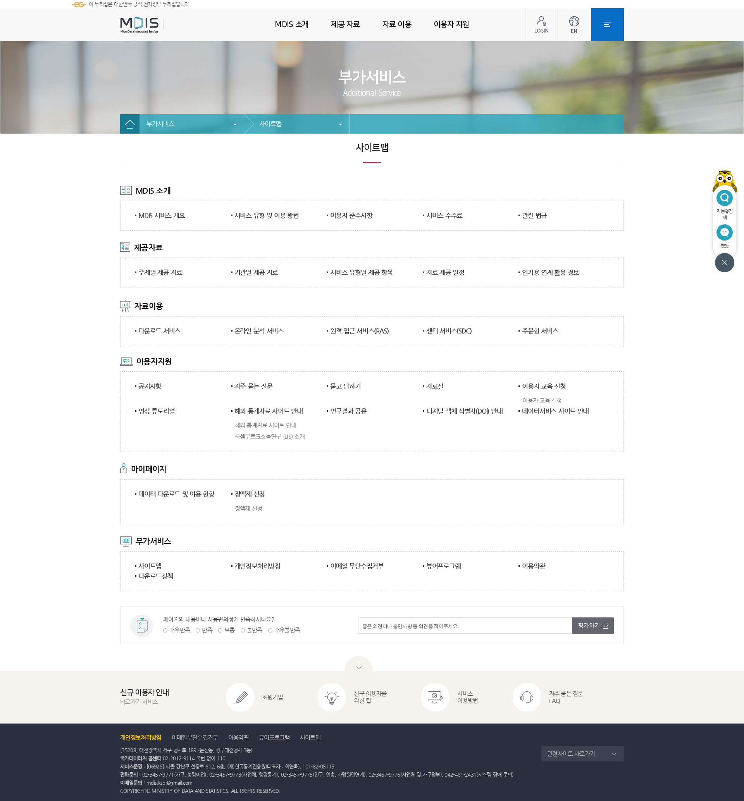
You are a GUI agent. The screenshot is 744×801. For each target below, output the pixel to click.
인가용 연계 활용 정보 (550, 272)
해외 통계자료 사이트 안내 (268, 411)
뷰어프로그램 (443, 566)
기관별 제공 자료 (256, 272)
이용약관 (533, 566)
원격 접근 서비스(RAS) (359, 331)
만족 (207, 630)
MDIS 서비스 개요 (161, 215)
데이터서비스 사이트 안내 (555, 411)
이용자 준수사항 (351, 215)
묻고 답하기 (345, 386)
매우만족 (179, 630)
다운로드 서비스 (159, 331)
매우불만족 (287, 630)
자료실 (434, 386)
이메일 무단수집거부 (357, 566)
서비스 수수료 (444, 215)
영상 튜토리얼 (156, 411)
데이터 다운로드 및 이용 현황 (176, 494)
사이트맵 (270, 123)
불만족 (254, 630)
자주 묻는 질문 (253, 386)
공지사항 (149, 386)
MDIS (159, 25)
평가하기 (589, 625)
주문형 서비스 (540, 331)
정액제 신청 (249, 494)
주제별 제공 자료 (160, 272)
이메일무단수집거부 (195, 737)
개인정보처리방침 (257, 566)
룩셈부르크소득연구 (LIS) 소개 (270, 436)
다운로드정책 (155, 576)
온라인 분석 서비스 (259, 331)
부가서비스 (160, 123)
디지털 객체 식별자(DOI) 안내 (464, 411)
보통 (229, 630)
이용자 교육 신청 (544, 386)
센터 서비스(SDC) (449, 331)
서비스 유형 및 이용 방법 (266, 215)
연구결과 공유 (348, 411)
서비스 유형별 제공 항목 (361, 272)
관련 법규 (534, 215)
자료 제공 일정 (445, 272)
